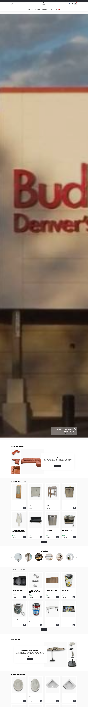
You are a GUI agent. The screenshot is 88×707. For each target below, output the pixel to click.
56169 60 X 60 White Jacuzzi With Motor (52, 695)
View (57, 465)
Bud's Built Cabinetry (45, 0)
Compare (14, 508)
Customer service (72, 0)
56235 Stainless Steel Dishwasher (51, 530)
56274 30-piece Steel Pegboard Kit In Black (18, 590)
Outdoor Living (45, 9)
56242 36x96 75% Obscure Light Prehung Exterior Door (18, 502)
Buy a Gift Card (59, 0)
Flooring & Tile (60, 7)
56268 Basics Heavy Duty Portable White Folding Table (52, 619)
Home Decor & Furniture (69, 7)
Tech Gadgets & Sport (35, 9)
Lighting (53, 7)
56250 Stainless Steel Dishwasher (67, 501)
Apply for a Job (65, 0)
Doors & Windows (39, 7)
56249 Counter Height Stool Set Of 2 (51, 501)
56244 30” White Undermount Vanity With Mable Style (35, 502)
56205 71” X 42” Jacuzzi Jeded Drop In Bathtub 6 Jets (35, 695)
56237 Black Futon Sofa (35, 529)
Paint (29, 9)
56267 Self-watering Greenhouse (67, 618)
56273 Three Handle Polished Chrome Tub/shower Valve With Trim (35, 591)
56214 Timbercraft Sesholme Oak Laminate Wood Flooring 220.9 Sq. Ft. (18, 531)
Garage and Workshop (29, 7)
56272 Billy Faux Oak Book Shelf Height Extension (52, 590)
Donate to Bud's (53, 0)
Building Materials (19, 7)
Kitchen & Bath (47, 7)
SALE (59, 9)
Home (13, 7)
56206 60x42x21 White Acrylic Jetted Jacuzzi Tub (19, 695)
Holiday (51, 9)
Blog (56, 9)
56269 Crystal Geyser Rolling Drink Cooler (34, 618)
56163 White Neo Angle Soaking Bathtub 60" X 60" (69, 695)
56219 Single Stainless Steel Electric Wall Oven (69, 530)
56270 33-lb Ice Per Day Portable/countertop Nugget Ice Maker (18, 619)
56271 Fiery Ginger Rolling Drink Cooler (68, 590)
